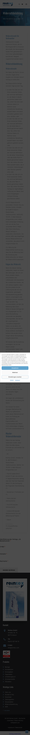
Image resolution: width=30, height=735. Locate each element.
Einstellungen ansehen (15, 377)
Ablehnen (15, 372)
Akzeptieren (15, 368)
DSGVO (12, 380)
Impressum (17, 380)
